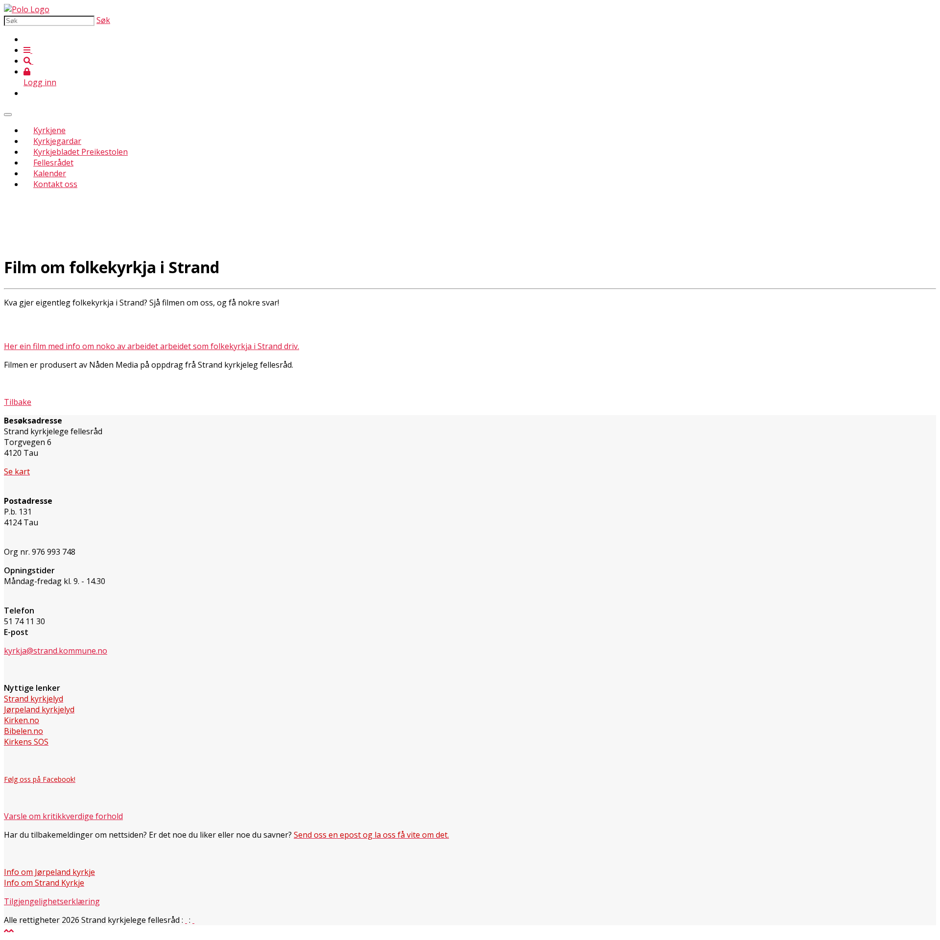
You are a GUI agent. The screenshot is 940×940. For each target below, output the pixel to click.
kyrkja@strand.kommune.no (55, 650)
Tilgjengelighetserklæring (52, 901)
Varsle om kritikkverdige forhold (63, 816)
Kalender (49, 173)
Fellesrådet (53, 162)
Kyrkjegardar (57, 141)
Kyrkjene (49, 130)
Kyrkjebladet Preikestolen (80, 151)
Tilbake (17, 402)
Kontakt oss (55, 184)
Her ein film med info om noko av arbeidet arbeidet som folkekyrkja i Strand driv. (151, 346)
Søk (103, 20)
